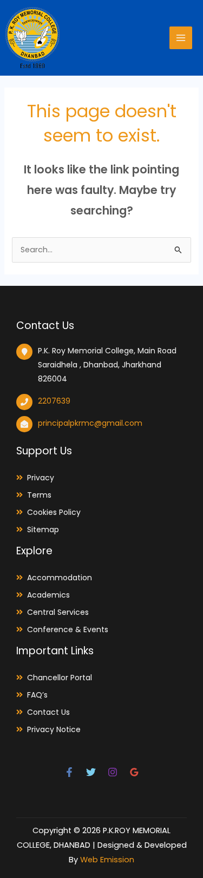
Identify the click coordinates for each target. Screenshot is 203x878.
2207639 (54, 401)
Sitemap (43, 529)
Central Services (58, 612)
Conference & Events (67, 629)
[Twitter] (91, 772)
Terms (39, 495)
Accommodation (59, 577)
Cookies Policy (54, 512)
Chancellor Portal (59, 677)
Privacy (40, 477)
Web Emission (107, 859)
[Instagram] (112, 772)
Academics (48, 594)
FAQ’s (37, 694)
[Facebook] (69, 772)
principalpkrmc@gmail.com (90, 423)
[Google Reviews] (134, 772)
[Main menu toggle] (180, 37)
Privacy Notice (54, 729)
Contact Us (48, 712)
